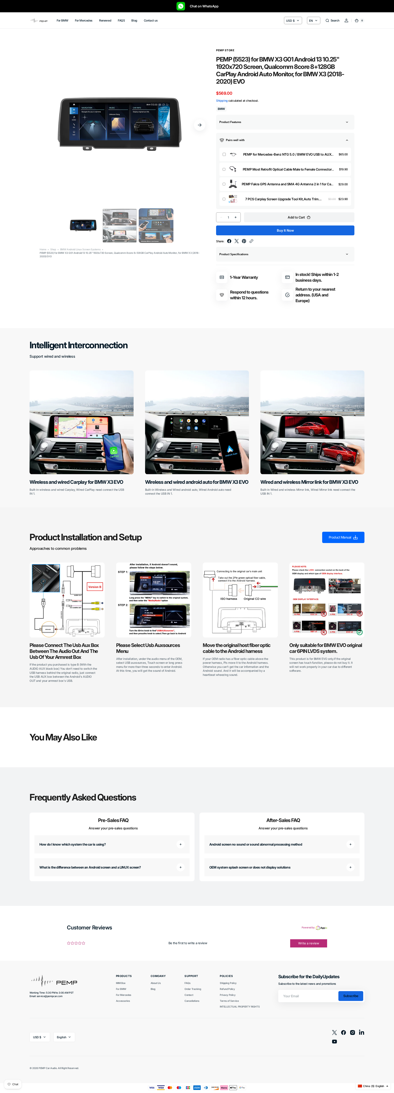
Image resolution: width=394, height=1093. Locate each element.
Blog (153, 989)
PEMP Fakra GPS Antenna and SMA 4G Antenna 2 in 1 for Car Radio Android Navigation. (287, 184)
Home (43, 249)
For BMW (121, 989)
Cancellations (191, 1000)
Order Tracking (192, 989)
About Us (156, 983)
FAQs (187, 983)
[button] (332, 20)
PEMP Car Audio (48, 1068)
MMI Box (121, 983)
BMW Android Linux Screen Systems (80, 249)
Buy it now (285, 230)
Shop (53, 249)
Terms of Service (229, 1000)
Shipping (222, 100)
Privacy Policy (227, 994)
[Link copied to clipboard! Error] (251, 241)
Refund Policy (227, 989)
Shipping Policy (228, 983)
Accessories (123, 1000)
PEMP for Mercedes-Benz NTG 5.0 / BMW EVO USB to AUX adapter (287, 154)
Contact (188, 994)
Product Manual (340, 537)
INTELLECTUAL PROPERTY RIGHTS (240, 1006)
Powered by (308, 927)
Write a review (308, 943)
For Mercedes (123, 994)
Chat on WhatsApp (202, 6)
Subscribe (350, 996)
